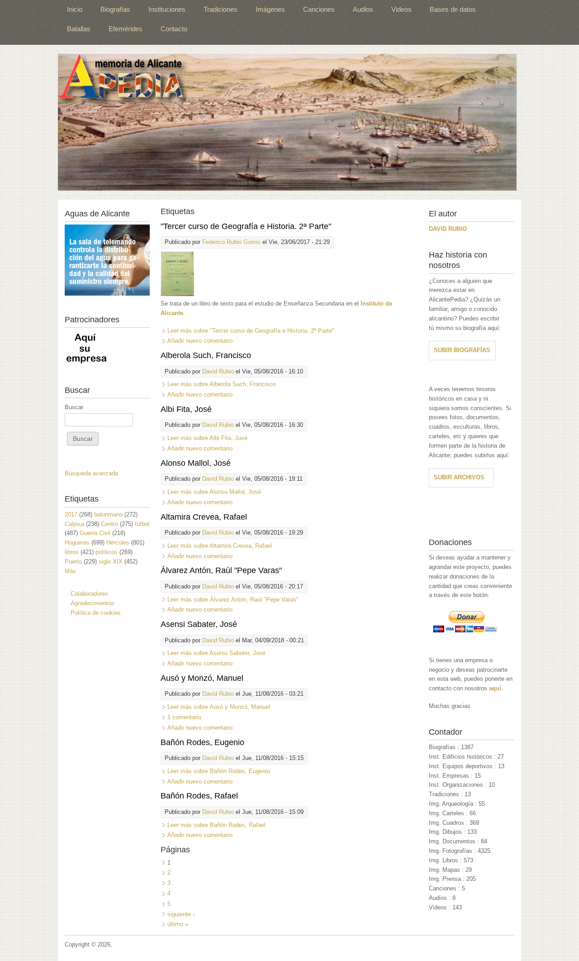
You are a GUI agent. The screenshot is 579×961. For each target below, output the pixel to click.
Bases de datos (453, 9)
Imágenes (270, 9)
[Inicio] (287, 122)
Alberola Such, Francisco (206, 355)
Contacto (174, 29)
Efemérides (125, 29)
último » (177, 924)
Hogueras (77, 542)
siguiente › (181, 914)
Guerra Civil (95, 533)
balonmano (108, 514)
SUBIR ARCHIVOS (459, 477)
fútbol (142, 524)
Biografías (115, 9)
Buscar (74, 407)
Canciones (319, 9)
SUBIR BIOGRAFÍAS (462, 350)
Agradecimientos (92, 603)
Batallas (78, 29)
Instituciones (166, 9)
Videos (401, 9)
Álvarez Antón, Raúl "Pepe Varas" (221, 570)
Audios (363, 9)
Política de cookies (96, 612)
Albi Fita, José (186, 409)
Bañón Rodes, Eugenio (202, 742)
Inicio (74, 9)
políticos (106, 552)
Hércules (117, 542)
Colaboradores (89, 593)
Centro (109, 524)
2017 (71, 514)
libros (72, 552)
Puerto (73, 561)
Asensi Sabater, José (199, 624)
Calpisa (74, 524)
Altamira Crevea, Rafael (204, 516)
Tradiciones (220, 9)
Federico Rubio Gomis (231, 242)
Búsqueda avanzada (91, 473)
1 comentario (184, 717)
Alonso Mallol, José (196, 463)
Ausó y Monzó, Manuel (202, 678)
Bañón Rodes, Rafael (199, 795)
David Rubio (218, 371)
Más (70, 571)
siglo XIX (111, 561)
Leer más (250, 330)
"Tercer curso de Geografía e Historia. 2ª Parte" (246, 226)
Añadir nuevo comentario (200, 340)
